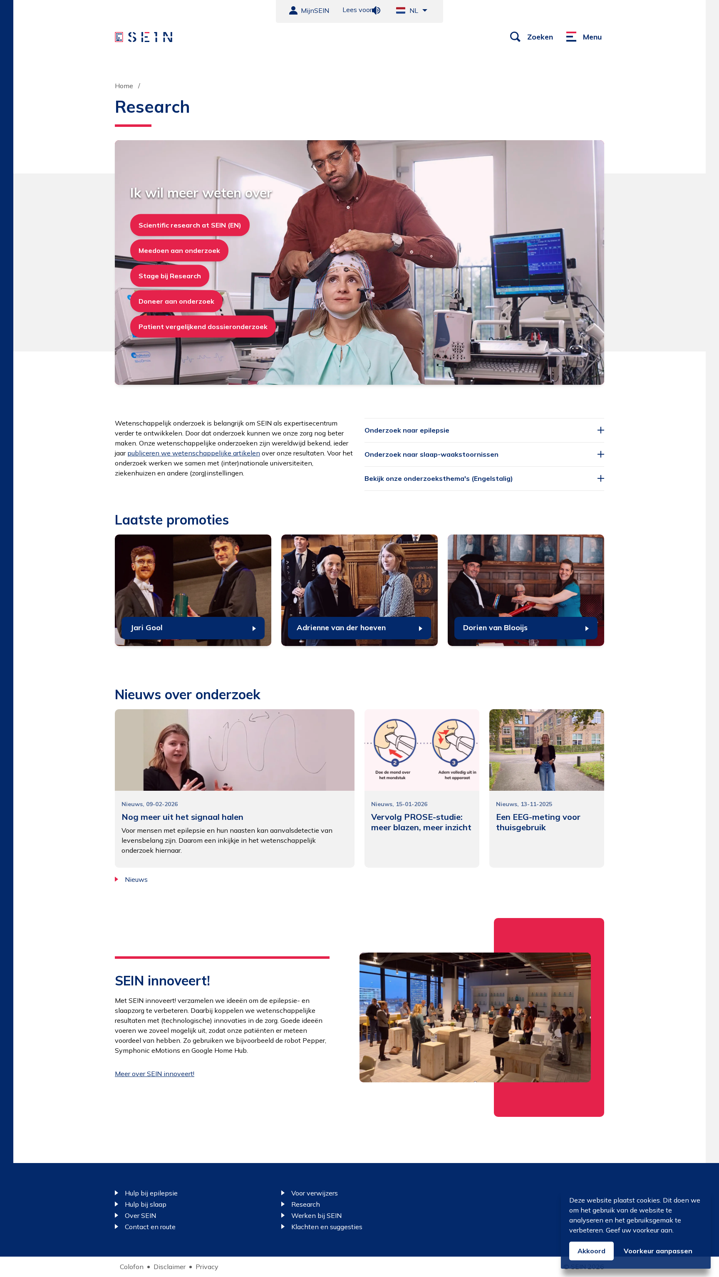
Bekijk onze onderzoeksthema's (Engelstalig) (438, 478)
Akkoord (591, 1251)
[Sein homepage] (143, 37)
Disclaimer (170, 1266)
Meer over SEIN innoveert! (154, 1073)
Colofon (132, 1266)
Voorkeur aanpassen (658, 1251)
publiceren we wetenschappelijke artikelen (193, 453)
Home (124, 86)
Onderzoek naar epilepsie (406, 430)
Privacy (207, 1266)
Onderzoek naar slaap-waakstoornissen (431, 454)
